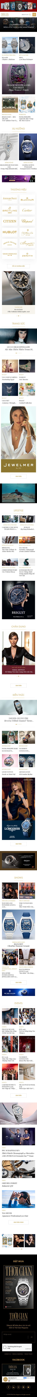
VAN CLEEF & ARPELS (9, 378)
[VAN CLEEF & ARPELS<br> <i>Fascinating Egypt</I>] (10, 366)
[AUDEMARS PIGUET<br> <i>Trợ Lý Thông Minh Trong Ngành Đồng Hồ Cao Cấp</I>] (27, 562)
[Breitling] (10, 210)
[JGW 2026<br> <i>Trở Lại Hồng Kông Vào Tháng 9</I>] (27, 1016)
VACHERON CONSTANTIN (26, 749)
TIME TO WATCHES (24, 900)
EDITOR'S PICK (18, 82)
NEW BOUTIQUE (6, 114)
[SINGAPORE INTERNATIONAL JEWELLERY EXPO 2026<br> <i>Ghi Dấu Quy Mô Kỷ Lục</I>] (10, 957)
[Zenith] (27, 254)
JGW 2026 (27, 1031)
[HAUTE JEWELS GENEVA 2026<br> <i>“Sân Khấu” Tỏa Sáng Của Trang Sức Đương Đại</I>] (27, 957)
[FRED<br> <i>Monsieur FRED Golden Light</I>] (18, 339)
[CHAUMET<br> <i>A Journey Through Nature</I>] (10, 389)
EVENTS (4, 1027)
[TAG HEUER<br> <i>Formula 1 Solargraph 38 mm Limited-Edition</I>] (27, 539)
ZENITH (19, 311)
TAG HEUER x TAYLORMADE (9, 167)
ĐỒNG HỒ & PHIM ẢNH (10, 525)
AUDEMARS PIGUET (26, 572)
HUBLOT (27, 528)
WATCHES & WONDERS (8, 900)
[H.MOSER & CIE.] (27, 232)
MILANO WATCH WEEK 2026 (27, 1086)
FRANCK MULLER (9, 1031)
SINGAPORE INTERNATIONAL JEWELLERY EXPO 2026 (10, 974)
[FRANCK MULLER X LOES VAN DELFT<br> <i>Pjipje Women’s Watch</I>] (18, 79)
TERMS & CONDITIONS (17, 1354)
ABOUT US (25, 14)
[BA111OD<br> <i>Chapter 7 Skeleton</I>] (10, 45)
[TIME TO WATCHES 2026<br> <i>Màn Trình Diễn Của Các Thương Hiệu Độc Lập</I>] (27, 891)
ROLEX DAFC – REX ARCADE (9, 118)
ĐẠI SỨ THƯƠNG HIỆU (18, 667)
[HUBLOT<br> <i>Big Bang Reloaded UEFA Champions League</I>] (27, 519)
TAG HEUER (27, 549)
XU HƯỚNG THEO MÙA (8, 55)
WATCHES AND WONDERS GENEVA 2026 (9, 905)
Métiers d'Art (6, 746)
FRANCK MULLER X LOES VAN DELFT (18, 87)
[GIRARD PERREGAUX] (10, 254)
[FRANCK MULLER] (10, 243)
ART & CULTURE (23, 55)
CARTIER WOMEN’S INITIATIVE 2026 (10, 1086)
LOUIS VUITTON (8, 773)
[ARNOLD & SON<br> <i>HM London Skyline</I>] (27, 760)
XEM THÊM (19, 476)
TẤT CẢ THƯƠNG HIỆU (18, 266)
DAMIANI (23, 378)
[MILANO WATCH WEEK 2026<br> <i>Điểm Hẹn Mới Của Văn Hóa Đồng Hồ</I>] (27, 1072)
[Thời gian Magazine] (5, 14)
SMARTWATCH (9, 162)
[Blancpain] (27, 199)
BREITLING (9, 549)
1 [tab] (16, 353)
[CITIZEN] (10, 221)
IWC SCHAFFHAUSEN (18, 1153)
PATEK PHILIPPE (26, 118)
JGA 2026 (9, 1059)
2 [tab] (18, 315)
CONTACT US (8, 1354)
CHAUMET (8, 402)
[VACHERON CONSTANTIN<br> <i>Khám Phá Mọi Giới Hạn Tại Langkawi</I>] (27, 1044)
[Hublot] (10, 232)
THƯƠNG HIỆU (18, 307)
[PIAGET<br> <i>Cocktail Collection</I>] (27, 389)
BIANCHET (18, 945)
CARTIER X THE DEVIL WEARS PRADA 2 (10, 528)
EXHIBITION (22, 114)
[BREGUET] (27, 243)
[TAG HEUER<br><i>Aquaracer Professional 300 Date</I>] (18, 1199)
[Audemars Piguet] (10, 199)
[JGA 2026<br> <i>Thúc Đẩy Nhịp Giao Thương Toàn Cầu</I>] (10, 1044)
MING (26, 58)
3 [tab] (20, 315)
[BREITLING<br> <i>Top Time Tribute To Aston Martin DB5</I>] (10, 539)
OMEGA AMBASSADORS (19, 671)
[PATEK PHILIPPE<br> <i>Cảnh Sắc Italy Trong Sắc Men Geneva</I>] (27, 104)
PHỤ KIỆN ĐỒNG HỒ (25, 567)
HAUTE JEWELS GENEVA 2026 (26, 971)
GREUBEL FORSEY (9, 1184)
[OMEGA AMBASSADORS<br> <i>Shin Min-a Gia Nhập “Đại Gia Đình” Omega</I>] (18, 648)
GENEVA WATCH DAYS (18, 942)
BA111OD (8, 58)
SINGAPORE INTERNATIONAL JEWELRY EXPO (9, 968)
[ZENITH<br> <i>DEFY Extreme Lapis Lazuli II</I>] (18, 288)
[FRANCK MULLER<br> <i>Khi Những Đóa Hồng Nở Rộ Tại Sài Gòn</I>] (10, 1016)
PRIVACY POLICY (28, 1354)
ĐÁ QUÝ (4, 374)
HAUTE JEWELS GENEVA (26, 967)
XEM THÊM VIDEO (18, 1222)
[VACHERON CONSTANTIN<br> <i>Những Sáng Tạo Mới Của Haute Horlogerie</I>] (27, 737)
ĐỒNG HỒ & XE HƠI (7, 545)
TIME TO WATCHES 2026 (26, 905)
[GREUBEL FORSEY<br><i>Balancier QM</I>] (18, 1169)
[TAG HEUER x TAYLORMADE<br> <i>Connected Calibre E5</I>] (9, 147)
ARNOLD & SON (25, 773)
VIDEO (4, 1147)
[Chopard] (27, 221)
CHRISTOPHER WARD (9, 571)
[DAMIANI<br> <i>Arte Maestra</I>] (27, 366)
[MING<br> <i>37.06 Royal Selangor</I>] (27, 45)
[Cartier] (27, 210)
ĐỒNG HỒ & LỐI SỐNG (27, 525)
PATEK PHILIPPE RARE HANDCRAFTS (10, 749)
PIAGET (25, 402)
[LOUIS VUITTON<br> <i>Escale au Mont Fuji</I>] (10, 760)
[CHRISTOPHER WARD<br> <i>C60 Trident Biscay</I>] (10, 562)
